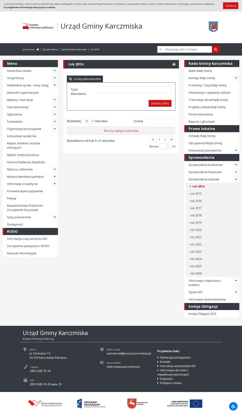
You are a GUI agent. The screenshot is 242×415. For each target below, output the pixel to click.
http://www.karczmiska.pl (123, 367)
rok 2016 (196, 201)
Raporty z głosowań (201, 122)
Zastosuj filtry (160, 103)
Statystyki (166, 379)
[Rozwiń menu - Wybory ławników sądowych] (55, 176)
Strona (153, 146)
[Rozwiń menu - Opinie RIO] (236, 292)
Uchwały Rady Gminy (202, 136)
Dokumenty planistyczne (204, 150)
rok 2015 (196, 194)
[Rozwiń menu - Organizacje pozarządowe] (55, 128)
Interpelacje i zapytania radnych (209, 93)
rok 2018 (196, 215)
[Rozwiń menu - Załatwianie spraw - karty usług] (55, 85)
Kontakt (165, 362)
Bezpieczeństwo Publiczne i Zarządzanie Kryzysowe (25, 208)
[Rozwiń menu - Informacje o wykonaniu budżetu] (236, 282)
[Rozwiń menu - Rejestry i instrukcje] (55, 99)
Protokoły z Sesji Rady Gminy (207, 85)
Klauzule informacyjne (21, 253)
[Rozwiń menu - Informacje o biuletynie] (55, 183)
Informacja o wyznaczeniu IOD (27, 239)
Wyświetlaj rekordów (87, 121)
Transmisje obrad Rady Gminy (208, 100)
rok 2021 (196, 237)
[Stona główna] (37, 49)
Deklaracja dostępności (175, 357)
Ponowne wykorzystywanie (25, 191)
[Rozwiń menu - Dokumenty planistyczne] (236, 150)
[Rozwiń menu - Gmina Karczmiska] (55, 70)
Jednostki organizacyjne (23, 93)
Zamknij (230, 6)
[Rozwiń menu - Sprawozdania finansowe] (236, 172)
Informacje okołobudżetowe (207, 299)
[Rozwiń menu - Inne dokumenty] (55, 107)
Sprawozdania (50, 49)
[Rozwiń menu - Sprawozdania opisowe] (236, 179)
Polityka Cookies (171, 383)
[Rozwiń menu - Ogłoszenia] (55, 114)
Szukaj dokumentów (87, 79)
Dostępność (15, 224)
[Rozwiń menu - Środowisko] (55, 121)
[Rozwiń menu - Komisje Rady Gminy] (236, 78)
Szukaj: (138, 121)
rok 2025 (196, 266)
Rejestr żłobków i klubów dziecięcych (23, 145)
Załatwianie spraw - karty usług (28, 85)
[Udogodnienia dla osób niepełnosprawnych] (233, 406)
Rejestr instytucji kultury (23, 155)
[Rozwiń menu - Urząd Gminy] (55, 78)
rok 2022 (196, 244)
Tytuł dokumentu (78, 92)
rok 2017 (196, 208)
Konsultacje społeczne (21, 136)
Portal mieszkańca (200, 114)
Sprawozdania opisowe (74, 49)
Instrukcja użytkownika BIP (178, 366)
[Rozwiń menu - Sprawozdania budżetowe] (236, 164)
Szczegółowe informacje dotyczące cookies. (30, 7)
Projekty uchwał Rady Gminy (207, 107)
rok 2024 (196, 259)
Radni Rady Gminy (200, 71)
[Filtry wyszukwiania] (160, 49)
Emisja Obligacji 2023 (202, 314)
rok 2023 (196, 252)
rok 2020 (196, 230)
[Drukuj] (174, 64)
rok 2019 (196, 223)
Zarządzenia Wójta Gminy (205, 143)
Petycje (11, 198)
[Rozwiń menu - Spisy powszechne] (55, 217)
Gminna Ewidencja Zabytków (26, 162)
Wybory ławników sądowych (25, 177)
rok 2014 (94, 49)
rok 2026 (196, 273)
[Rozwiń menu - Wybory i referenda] (55, 169)
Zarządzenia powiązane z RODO (28, 246)
